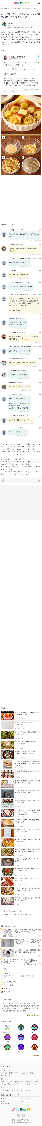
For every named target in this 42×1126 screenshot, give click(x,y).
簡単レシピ (28, 914)
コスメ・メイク (7, 976)
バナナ (5, 914)
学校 (31, 1073)
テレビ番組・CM (10, 982)
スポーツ (18, 1073)
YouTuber (8, 1082)
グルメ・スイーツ (20, 719)
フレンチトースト (16, 914)
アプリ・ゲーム (19, 956)
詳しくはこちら (32, 1015)
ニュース (17, 946)
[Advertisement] (21, 199)
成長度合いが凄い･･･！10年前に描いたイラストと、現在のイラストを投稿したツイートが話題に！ (28, 942)
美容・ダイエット (27, 976)
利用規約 (3, 1098)
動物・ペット (31, 1084)
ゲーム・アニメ (6, 1084)
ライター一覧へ (34, 1055)
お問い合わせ (5, 1103)
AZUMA (10, 23)
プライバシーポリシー (27, 1098)
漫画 (2, 1082)
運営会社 (3, 1101)
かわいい (7, 973)
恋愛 (16, 936)
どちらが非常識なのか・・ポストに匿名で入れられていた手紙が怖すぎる (32, 962)
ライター (23, 1101)
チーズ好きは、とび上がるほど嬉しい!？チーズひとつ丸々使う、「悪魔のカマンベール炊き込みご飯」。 (27, 812)
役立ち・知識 (19, 738)
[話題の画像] (20, 2)
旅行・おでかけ (19, 1082)
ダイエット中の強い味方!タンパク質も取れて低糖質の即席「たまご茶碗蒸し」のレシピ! (27, 763)
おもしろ (7, 988)
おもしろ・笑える (7, 1073)
